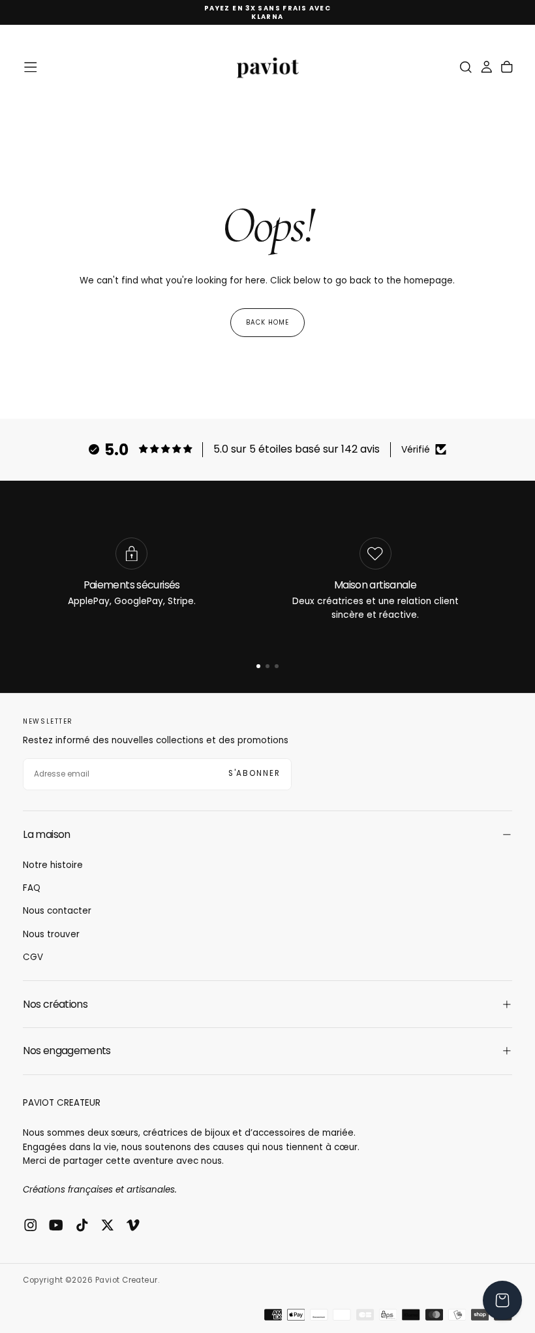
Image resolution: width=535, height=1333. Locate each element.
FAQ (31, 888)
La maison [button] (46, 834)
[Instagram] (30, 1225)
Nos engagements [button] (67, 1050)
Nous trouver (51, 934)
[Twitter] (107, 1225)
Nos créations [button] (55, 1004)
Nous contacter (57, 911)
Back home (267, 322)
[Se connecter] (487, 67)
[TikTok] (82, 1225)
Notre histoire (53, 865)
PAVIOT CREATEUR (61, 1103)
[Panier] (507, 67)
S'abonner (254, 773)
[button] (30, 67)
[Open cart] (502, 1300)
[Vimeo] (133, 1225)
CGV (33, 957)
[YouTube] (56, 1225)
